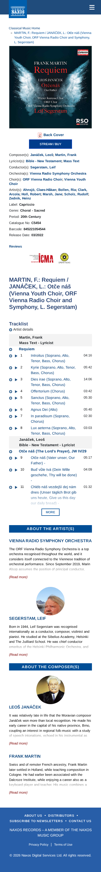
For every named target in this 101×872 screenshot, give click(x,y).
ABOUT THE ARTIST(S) (50, 528)
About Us (33, 815)
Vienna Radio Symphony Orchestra (58, 173)
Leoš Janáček (25, 707)
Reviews (15, 246)
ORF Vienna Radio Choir (42, 179)
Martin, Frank (65, 155)
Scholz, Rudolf (76, 194)
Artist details (23, 329)
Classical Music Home (24, 28)
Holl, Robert (31, 194)
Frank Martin (25, 756)
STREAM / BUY (50, 144)
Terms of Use (63, 844)
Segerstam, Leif (42, 167)
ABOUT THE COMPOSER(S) (50, 667)
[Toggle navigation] (90, 7)
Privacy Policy (38, 844)
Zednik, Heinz (20, 198)
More (50, 512)
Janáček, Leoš (41, 155)
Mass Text (71, 161)
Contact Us (80, 821)
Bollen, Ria (67, 190)
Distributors (61, 815)
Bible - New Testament (43, 161)
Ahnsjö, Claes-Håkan (39, 190)
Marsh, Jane (52, 194)
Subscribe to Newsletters (37, 821)
